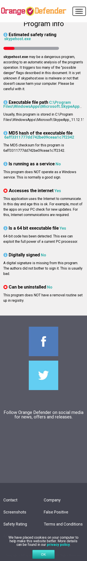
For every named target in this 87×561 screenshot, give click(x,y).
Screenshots (14, 512)
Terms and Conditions (63, 524)
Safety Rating (15, 524)
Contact (10, 500)
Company (52, 500)
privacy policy (58, 544)
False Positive (56, 512)
